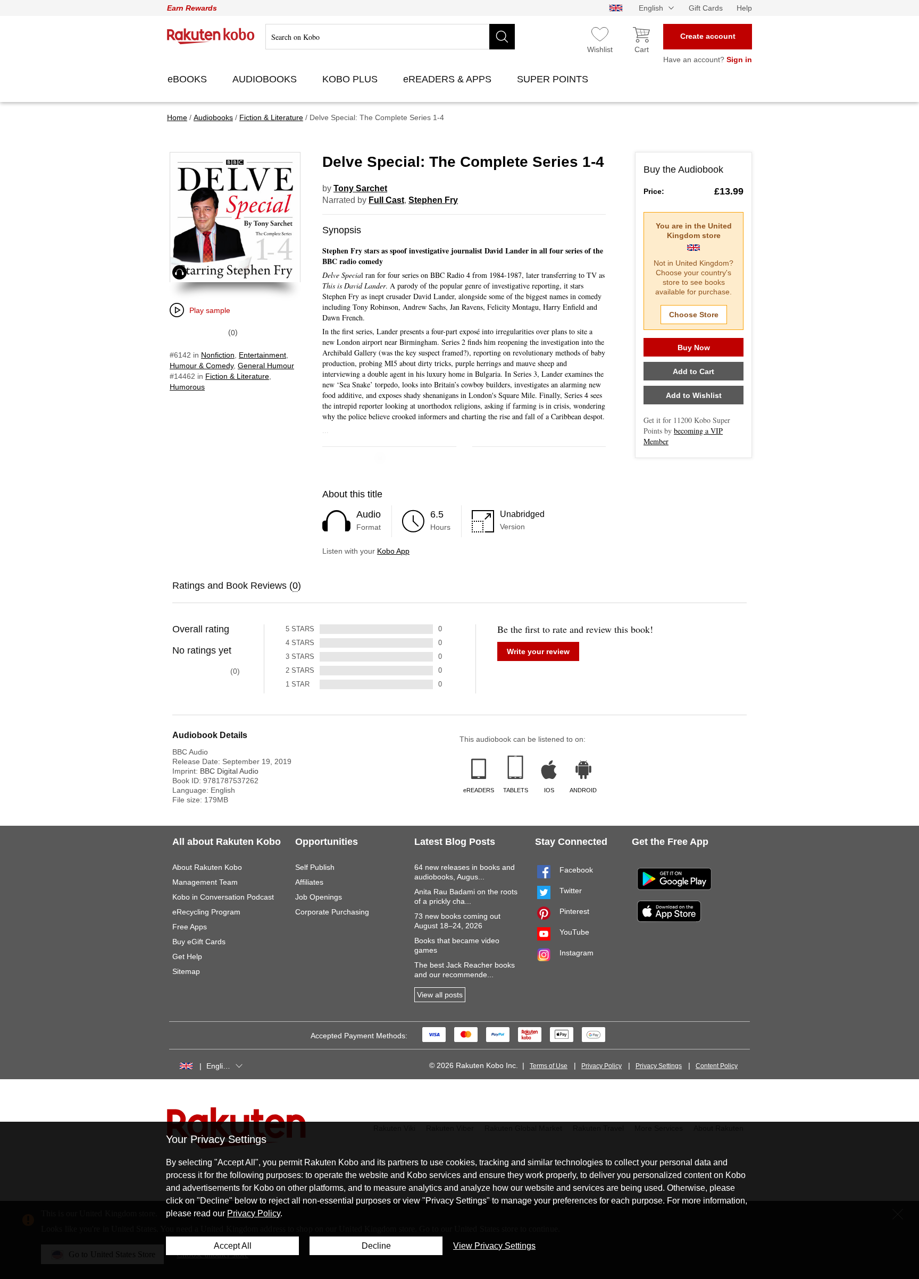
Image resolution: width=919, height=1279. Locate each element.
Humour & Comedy (201, 365)
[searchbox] (390, 36)
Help (744, 8)
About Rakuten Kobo (207, 867)
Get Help (187, 956)
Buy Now (694, 347)
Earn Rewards (192, 8)
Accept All (233, 1245)
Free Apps (189, 926)
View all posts (440, 994)
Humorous (187, 387)
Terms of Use (548, 1066)
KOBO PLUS (351, 79)
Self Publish (315, 867)
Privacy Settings (659, 1066)
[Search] (502, 36)
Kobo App (393, 551)
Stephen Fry (433, 200)
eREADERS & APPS (448, 79)
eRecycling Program (206, 912)
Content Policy (717, 1066)
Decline (376, 1245)
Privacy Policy (601, 1066)
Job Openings (318, 897)
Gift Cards (706, 8)
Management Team (205, 882)
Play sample (209, 310)
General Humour (266, 365)
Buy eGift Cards (198, 941)
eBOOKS (189, 79)
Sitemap (186, 971)
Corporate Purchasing (332, 912)
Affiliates (309, 882)
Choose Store (694, 314)
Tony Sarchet (360, 188)
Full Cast (386, 200)
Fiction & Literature (237, 376)
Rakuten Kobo (211, 36)
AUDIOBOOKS (265, 79)
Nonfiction (218, 355)
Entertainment (262, 355)
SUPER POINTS (554, 79)
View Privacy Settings (494, 1245)
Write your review (538, 651)
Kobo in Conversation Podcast (223, 897)
